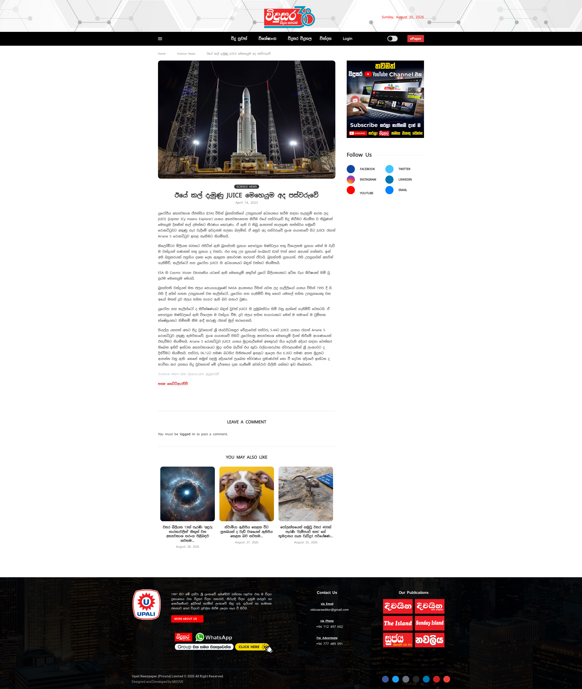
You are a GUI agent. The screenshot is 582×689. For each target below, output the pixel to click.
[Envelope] (446, 679)
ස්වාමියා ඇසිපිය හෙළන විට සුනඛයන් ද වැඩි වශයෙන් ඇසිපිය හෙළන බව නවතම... (247, 531)
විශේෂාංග (267, 38)
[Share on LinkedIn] (257, 404)
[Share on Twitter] (237, 404)
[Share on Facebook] (227, 404)
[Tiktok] (405, 679)
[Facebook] (160, 17)
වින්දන (325, 38)
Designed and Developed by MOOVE (157, 682)
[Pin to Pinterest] (247, 404)
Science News (186, 54)
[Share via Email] (287, 404)
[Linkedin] (183, 17)
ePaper (415, 39)
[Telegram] (201, 17)
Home (162, 54)
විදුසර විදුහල (300, 38)
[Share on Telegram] (277, 404)
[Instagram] (175, 17)
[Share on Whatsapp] (267, 404)
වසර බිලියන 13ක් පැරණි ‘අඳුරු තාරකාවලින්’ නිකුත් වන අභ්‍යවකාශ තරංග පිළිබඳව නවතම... (187, 534)
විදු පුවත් (239, 38)
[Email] (194, 17)
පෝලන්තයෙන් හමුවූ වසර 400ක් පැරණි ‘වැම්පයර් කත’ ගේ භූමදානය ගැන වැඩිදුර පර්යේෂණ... (305, 531)
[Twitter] (168, 17)
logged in (187, 434)
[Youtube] (436, 679)
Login (347, 38)
